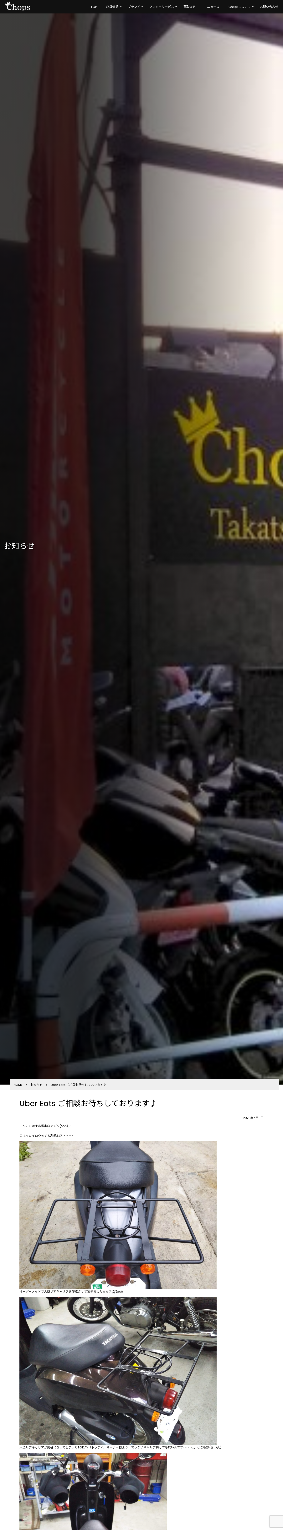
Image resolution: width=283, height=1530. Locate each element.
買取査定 (189, 7)
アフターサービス (161, 7)
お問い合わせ (269, 7)
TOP (94, 7)
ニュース (213, 7)
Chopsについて (240, 7)
